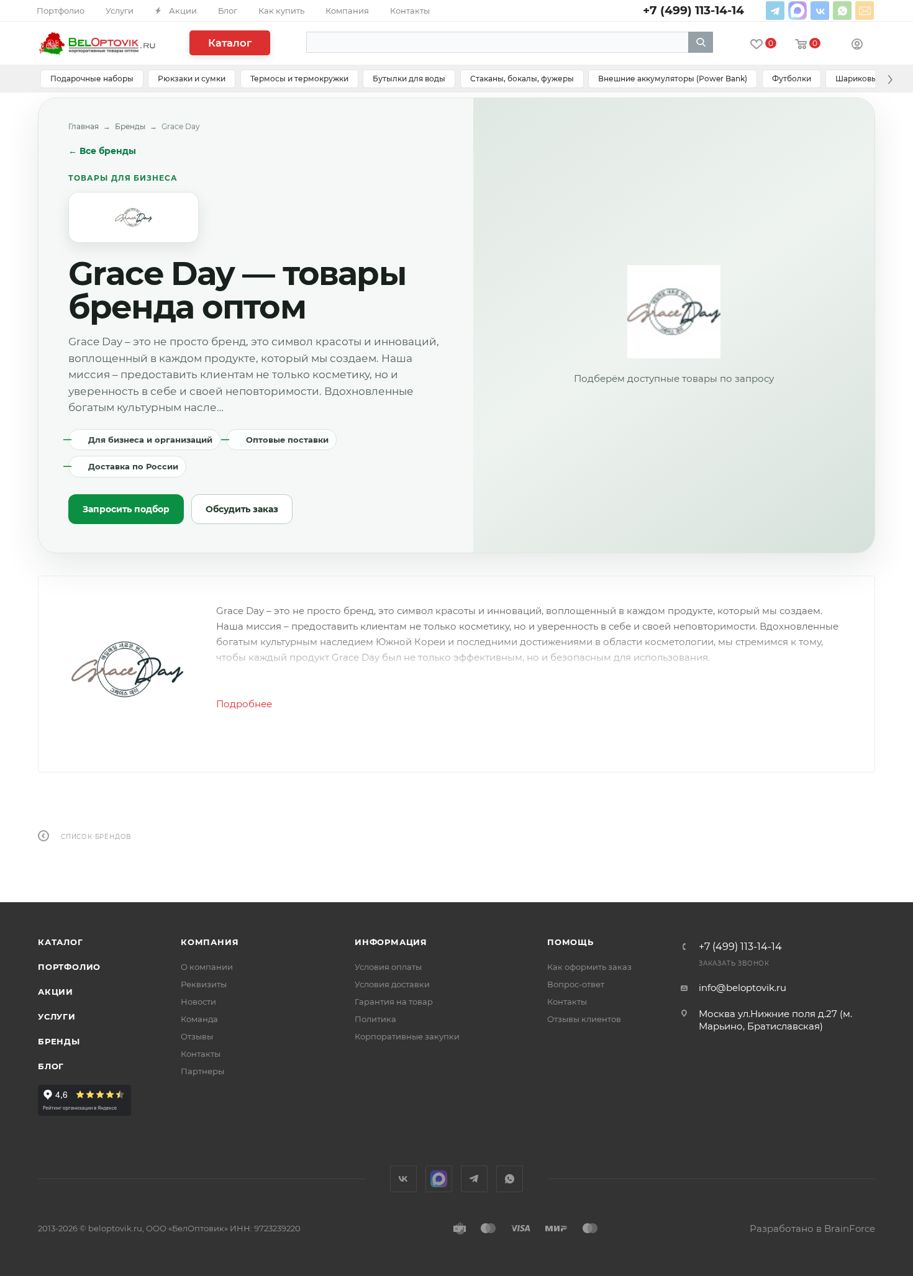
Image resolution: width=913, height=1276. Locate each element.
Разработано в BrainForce (812, 1228)
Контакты (200, 1054)
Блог (51, 1066)
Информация (391, 942)
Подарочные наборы (92, 78)
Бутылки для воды (409, 78)
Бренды (130, 126)
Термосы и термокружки (299, 78)
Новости (198, 1002)
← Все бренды (102, 150)
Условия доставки (392, 984)
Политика (375, 1019)
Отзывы (197, 1036)
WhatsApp (842, 10)
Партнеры (202, 1071)
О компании (207, 967)
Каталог (230, 43)
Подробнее (244, 704)
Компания (209, 942)
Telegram (775, 10)
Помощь (570, 942)
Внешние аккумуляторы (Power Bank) (672, 78)
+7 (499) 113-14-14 (740, 947)
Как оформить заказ (589, 967)
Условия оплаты (388, 967)
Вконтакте (820, 10)
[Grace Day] (127, 669)
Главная (83, 126)
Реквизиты (204, 984)
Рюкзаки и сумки (191, 78)
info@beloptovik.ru (864, 10)
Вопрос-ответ (575, 984)
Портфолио (69, 967)
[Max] (797, 10)
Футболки (791, 78)
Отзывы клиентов (584, 1019)
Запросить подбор (126, 509)
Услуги (57, 1016)
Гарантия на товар (394, 1002)
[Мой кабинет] (857, 45)
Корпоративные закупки (407, 1036)
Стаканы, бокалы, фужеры (522, 78)
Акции (55, 992)
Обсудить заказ (242, 509)
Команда (199, 1019)
